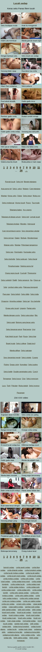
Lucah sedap (20, 3)
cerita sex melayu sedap (11, 601)
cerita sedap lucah (17, 584)
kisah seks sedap (24, 618)
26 (21, 170)
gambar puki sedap (32, 607)
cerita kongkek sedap (33, 570)
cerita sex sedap (8, 604)
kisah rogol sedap (33, 615)
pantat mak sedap (21, 624)
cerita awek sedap (23, 567)
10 (34, 167)
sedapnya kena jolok (32, 632)
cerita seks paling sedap (24, 596)
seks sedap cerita (28, 635)
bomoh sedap (9, 567)
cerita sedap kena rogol (21, 581)
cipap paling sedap (16, 607)
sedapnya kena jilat (14, 632)
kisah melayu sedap (16, 615)
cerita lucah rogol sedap (16, 576)
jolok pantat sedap (9, 610)
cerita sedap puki (32, 587)
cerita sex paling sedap (31, 601)
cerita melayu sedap (11, 579)
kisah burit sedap (8, 612)
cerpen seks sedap (23, 604)
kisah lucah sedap (24, 612)
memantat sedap (29, 621)
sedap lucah (11, 629)
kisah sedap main (9, 618)
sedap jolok (6, 626)
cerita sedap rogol (8, 590)
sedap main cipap (25, 629)
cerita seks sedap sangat (29, 598)
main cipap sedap (14, 621)
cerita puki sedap (27, 579)
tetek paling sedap (20, 638)
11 (38, 167)
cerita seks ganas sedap (19, 593)
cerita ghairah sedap (15, 570)
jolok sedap (36, 610)
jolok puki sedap (24, 610)
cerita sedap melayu (16, 587)
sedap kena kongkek (21, 626)
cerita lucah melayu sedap (14, 573)
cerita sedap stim (23, 590)
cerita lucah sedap (34, 576)
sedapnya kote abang (11, 635)
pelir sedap (34, 624)
